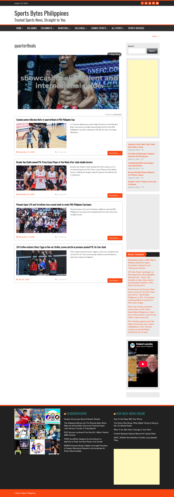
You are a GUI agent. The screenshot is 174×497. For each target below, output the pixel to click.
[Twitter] (146, 3)
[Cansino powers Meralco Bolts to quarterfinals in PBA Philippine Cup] (41, 136)
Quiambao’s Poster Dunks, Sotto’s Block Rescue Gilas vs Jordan (141, 145)
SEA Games (32, 28)
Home (18, 28)
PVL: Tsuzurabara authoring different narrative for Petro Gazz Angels (141, 300)
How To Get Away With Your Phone (128, 419)
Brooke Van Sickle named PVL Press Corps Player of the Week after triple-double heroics (54, 162)
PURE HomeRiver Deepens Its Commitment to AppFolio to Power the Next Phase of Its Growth (83, 440)
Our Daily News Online (130, 413)
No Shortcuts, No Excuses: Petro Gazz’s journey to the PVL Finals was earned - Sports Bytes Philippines (141, 293)
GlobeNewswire (77, 413)
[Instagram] (153, 3)
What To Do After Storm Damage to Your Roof (132, 429)
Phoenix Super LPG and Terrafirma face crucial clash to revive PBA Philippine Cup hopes (53, 204)
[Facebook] (142, 3)
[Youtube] (149, 3)
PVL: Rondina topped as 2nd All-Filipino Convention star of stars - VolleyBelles (141, 324)
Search (131, 46)
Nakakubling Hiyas (135, 260)
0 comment (61, 152)
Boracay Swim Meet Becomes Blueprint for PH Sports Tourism (141, 173)
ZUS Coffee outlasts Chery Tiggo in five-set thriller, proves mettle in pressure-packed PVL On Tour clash (61, 247)
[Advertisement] (143, 98)
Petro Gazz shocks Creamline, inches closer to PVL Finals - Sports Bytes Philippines (140, 309)
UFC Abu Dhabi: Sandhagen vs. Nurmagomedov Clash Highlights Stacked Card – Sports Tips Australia (141, 276)
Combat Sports (98, 28)
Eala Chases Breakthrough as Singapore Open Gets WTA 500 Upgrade (141, 155)
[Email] (157, 3)
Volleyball (80, 28)
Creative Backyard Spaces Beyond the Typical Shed (135, 433)
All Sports (117, 28)
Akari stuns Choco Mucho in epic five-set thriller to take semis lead (142, 315)
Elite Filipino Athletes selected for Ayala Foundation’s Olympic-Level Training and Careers (142, 264)
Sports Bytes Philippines (41, 12)
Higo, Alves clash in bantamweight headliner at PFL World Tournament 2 (141, 283)
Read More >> (115, 153)
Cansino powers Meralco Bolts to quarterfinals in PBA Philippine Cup (45, 119)
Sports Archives (136, 28)
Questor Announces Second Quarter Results (82, 419)
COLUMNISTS (46, 28)
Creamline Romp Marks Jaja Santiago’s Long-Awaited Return (141, 164)
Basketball (63, 28)
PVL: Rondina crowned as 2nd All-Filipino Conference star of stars (140, 329)
